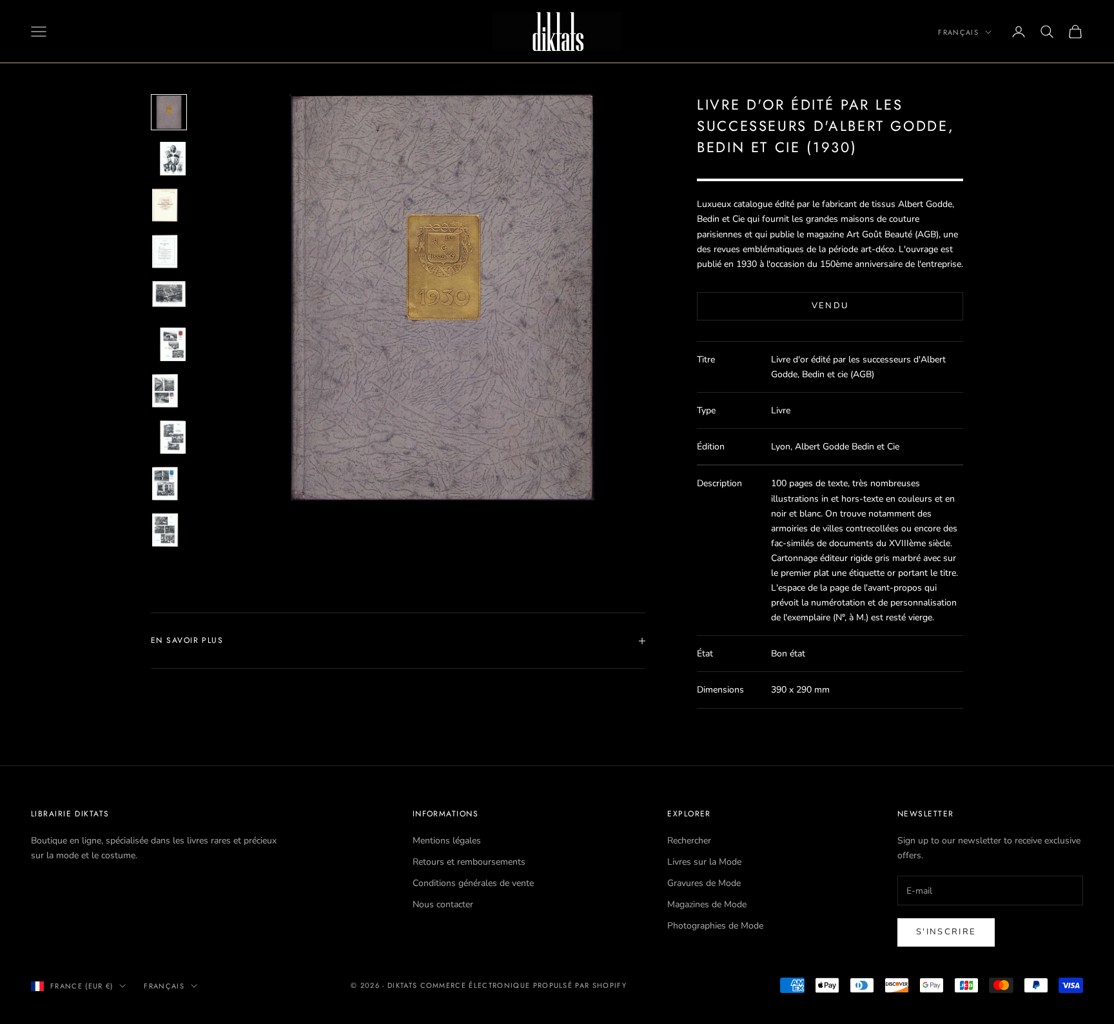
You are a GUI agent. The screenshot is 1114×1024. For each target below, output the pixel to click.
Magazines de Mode (707, 904)
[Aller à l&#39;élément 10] (169, 530)
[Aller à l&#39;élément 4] (169, 251)
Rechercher (689, 840)
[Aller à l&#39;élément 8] (169, 437)
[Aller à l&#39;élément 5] (169, 298)
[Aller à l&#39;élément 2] (169, 159)
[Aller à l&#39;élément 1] (169, 112)
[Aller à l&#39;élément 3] (169, 205)
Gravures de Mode (704, 883)
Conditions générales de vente (473, 883)
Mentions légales (447, 840)
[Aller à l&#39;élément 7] (169, 391)
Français (958, 32)
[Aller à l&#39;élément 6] (169, 344)
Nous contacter (443, 904)
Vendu (830, 305)
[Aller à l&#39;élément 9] (169, 484)
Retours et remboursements (469, 862)
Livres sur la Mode (704, 862)
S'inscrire (946, 932)
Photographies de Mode (715, 926)
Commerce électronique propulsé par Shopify (523, 985)
